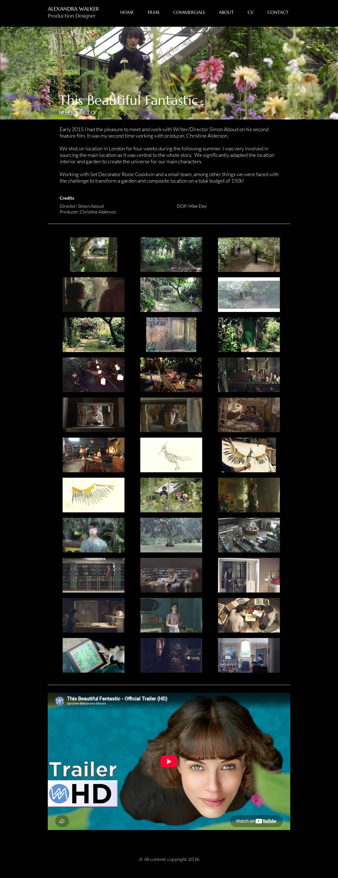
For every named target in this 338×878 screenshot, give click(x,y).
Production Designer (72, 16)
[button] (156, 12)
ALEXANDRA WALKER (73, 9)
